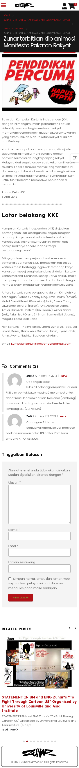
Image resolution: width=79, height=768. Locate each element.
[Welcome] (65, 6)
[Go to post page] (39, 662)
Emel (13, 546)
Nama (14, 530)
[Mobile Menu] (3, 5)
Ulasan (14, 482)
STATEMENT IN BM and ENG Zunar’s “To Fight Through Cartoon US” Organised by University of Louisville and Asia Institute (39, 704)
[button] (69, 628)
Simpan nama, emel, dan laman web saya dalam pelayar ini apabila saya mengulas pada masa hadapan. (39, 583)
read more (9, 729)
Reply (64, 376)
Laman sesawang (21, 562)
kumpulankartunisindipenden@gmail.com (41, 344)
